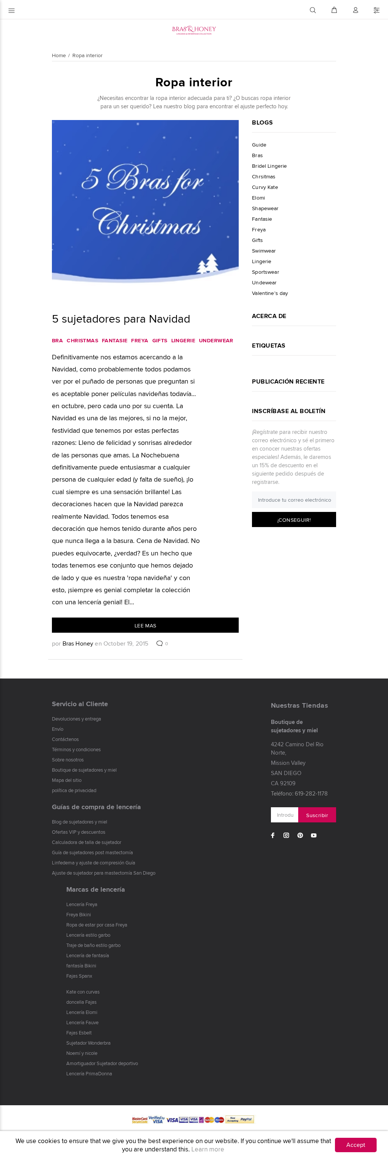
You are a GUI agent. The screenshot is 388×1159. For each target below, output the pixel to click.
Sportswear (265, 272)
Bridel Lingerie (269, 166)
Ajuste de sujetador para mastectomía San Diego (103, 872)
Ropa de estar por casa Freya (96, 924)
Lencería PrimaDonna (89, 1073)
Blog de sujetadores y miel (79, 821)
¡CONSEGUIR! (294, 520)
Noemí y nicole (81, 1053)
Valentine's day (270, 292)
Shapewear (265, 208)
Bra (57, 340)
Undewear (264, 282)
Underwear (216, 340)
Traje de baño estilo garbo (93, 945)
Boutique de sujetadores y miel (84, 769)
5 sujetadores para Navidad (121, 318)
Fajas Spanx (79, 975)
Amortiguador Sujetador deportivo (102, 1063)
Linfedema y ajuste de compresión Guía (93, 862)
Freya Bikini (78, 914)
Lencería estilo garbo (88, 934)
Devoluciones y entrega (76, 718)
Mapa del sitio (66, 780)
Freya (139, 340)
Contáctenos (65, 739)
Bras (257, 155)
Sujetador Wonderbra (88, 1042)
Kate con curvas (83, 991)
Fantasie (114, 340)
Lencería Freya (81, 904)
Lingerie (183, 340)
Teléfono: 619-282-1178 (299, 793)
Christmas (82, 340)
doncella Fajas (81, 1001)
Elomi (258, 197)
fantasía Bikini (81, 965)
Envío (57, 728)
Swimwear (264, 250)
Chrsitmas (263, 176)
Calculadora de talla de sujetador (86, 842)
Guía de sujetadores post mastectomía (92, 852)
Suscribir (317, 815)
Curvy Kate (265, 187)
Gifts (159, 340)
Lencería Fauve (82, 1022)
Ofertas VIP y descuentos (78, 831)
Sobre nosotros (68, 759)
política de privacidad (74, 790)
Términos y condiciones (76, 749)
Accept (355, 1144)
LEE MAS (145, 625)
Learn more (207, 1149)
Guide (259, 144)
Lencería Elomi (81, 1012)
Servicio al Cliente (80, 704)
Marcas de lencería (95, 889)
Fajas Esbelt (79, 1032)
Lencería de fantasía (87, 955)
